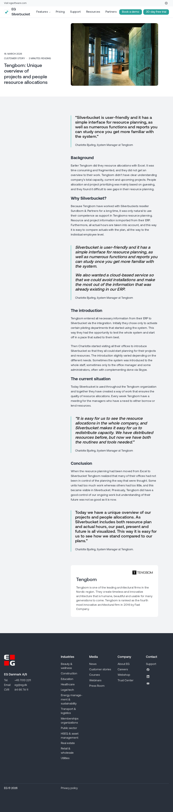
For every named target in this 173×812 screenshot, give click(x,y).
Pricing (60, 11)
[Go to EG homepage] (9, 660)
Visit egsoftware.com (15, 3)
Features (42, 11)
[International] (166, 3)
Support (75, 11)
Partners (111, 11)
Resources (93, 11)
